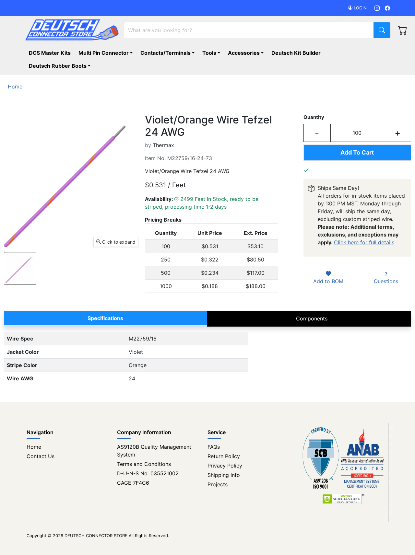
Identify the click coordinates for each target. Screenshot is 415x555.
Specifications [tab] (105, 318)
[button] (61, 65)
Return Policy (224, 456)
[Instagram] (377, 8)
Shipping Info (224, 475)
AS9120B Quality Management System (154, 451)
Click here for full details (364, 242)
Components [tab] (311, 318)
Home (34, 447)
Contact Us (40, 456)
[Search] (382, 30)
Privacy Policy (225, 465)
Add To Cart (357, 152)
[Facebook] (387, 8)
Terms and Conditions (144, 464)
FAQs (214, 447)
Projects (218, 484)
